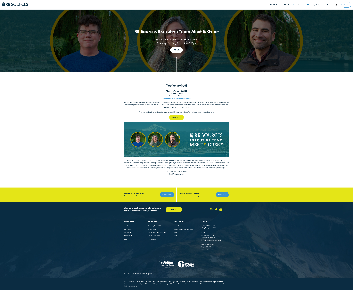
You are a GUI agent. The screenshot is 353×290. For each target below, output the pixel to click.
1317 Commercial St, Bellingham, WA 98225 (176, 98)
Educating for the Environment (157, 232)
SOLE (151, 274)
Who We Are (274, 5)
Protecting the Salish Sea (155, 226)
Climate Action (152, 229)
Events (176, 236)
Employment (128, 236)
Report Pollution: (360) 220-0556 (183, 229)
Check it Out (222, 195)
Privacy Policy (140, 274)
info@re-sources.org (207, 244)
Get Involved (302, 5)
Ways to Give (316, 5)
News (328, 5)
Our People (127, 232)
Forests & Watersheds (154, 236)
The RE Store (152, 239)
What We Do (288, 5)
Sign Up (173, 209)
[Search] (336, 5)
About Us (127, 226)
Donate (346, 5)
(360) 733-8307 (205, 247)
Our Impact (127, 229)
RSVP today (176, 50)
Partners (126, 239)
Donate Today (167, 195)
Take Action (177, 226)
